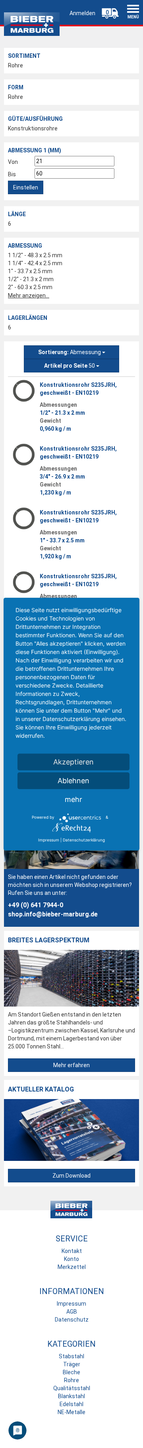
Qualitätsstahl (71, 1388)
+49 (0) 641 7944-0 (35, 905)
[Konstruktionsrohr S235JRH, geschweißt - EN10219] (24, 391)
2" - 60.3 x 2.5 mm (30, 287)
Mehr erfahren (71, 1065)
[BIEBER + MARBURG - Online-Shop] (32, 22)
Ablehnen (73, 780)
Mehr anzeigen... (28, 295)
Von (13, 162)
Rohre (15, 65)
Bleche (71, 1372)
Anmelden (82, 13)
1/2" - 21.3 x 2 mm (31, 279)
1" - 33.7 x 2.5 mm (30, 271)
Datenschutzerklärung (84, 839)
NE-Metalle (71, 1412)
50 (70, 365)
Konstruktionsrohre (33, 128)
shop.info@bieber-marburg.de (53, 914)
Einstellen (25, 187)
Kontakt (72, 1251)
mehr (73, 799)
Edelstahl (71, 1404)
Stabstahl (71, 1356)
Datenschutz (72, 1319)
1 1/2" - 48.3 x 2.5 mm (35, 255)
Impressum (71, 1303)
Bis (12, 174)
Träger (71, 1364)
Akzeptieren (73, 761)
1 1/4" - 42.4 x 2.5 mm (35, 263)
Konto (71, 1259)
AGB (71, 1311)
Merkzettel (72, 1267)
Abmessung (70, 352)
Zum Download (71, 1175)
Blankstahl (71, 1396)
